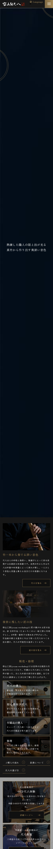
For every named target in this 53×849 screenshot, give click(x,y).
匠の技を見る (35, 650)
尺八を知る (36, 583)
